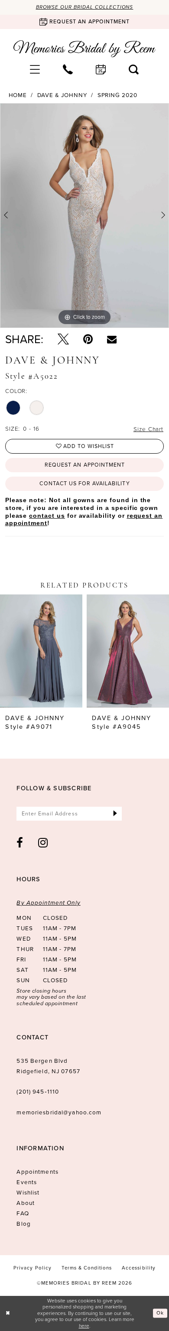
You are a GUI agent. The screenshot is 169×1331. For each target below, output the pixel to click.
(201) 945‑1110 (37, 1091)
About (25, 1202)
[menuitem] (35, 69)
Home (18, 95)
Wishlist (27, 1192)
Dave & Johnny (62, 95)
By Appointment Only (48, 902)
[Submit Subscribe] (115, 814)
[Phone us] (68, 69)
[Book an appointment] (100, 69)
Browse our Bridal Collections (84, 7)
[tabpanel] (84, 216)
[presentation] (41, 651)
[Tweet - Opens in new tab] (63, 339)
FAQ (22, 1213)
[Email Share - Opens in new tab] (112, 339)
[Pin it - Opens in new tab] (88, 339)
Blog (23, 1223)
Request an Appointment (85, 465)
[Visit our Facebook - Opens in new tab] (19, 842)
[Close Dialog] (8, 1313)
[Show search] (133, 69)
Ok (160, 1313)
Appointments (37, 1171)
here (84, 1325)
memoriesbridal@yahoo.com (58, 1112)
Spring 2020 (117, 95)
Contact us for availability (84, 483)
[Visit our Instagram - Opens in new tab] (43, 842)
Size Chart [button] (148, 429)
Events (26, 1182)
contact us (47, 516)
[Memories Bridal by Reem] (84, 49)
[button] (35, 69)
